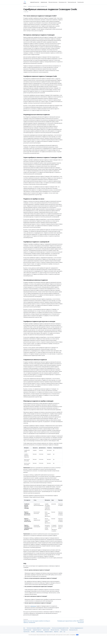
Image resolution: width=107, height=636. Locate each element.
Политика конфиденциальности (76, 628)
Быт (64, 631)
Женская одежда (39, 631)
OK (77, 634)
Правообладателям (27, 629)
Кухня (61, 631)
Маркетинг (56, 631)
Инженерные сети (62, 2)
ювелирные (33, 606)
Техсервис (33, 631)
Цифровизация (44, 2)
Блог (24, 628)
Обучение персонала (52, 2)
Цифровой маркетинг (34, 2)
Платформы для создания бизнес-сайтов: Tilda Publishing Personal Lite (70, 621)
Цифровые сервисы (49, 631)
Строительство (80, 2)
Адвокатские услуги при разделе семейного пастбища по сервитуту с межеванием (36, 621)
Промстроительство (72, 2)
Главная (24, 6)
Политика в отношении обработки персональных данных (38, 628)
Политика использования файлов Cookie (60, 628)
